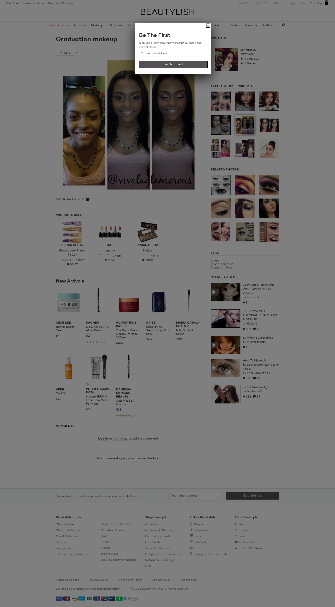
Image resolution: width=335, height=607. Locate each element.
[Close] (208, 25)
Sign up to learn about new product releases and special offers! (170, 45)
